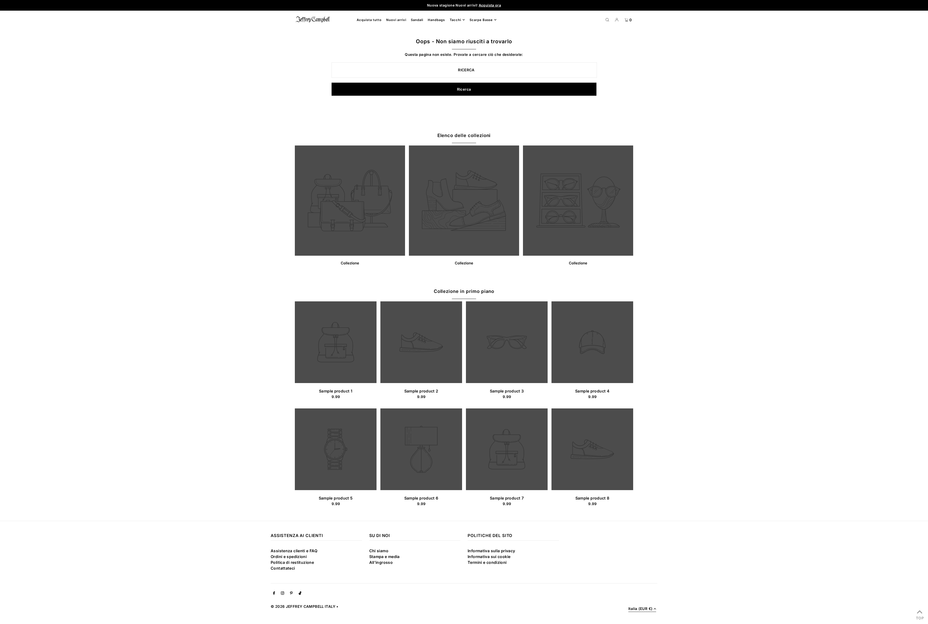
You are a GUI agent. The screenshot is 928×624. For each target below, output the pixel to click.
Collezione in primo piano (464, 291)
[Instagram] (282, 593)
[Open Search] (607, 19)
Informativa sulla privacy (491, 550)
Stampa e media (384, 556)
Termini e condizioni (487, 562)
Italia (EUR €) (640, 609)
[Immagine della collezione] (350, 254)
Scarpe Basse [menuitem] (481, 20)
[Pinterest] (291, 593)
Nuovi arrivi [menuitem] (396, 20)
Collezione (350, 263)
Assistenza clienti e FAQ (294, 550)
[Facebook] (274, 593)
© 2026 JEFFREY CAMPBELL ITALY (303, 606)
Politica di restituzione (292, 562)
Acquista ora (490, 5)
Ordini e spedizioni (289, 556)
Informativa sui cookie (489, 556)
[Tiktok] (300, 593)
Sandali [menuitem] (417, 20)
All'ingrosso (381, 562)
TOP (919, 617)
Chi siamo (378, 550)
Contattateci (283, 568)
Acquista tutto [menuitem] (369, 20)
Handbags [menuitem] (436, 20)
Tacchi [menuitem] (455, 20)
